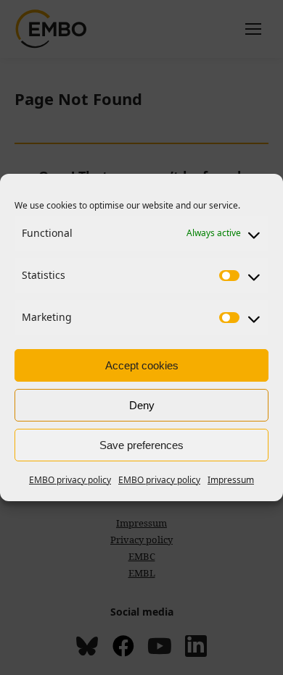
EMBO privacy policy (70, 480)
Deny (142, 405)
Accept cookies (142, 365)
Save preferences (141, 445)
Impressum (231, 480)
